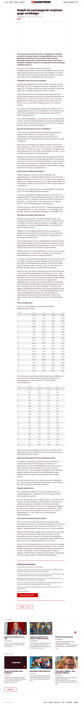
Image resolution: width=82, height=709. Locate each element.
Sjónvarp (22, 2)
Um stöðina (71, 2)
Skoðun (16, 2)
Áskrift (65, 2)
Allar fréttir (10, 689)
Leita (76, 2)
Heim (6, 2)
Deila (22, 607)
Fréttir (11, 2)
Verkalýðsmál (21, 16)
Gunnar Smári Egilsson (38, 16)
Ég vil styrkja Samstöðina (28, 595)
